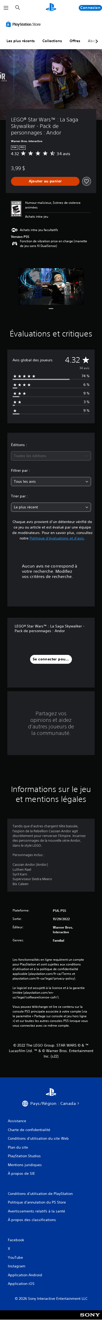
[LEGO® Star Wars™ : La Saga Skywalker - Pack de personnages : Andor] (51, 286)
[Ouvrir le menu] (6, 8)
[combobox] (51, 455)
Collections (52, 40)
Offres (75, 40)
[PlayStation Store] (24, 24)
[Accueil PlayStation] (51, 8)
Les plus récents (21, 40)
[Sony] (90, 1318)
